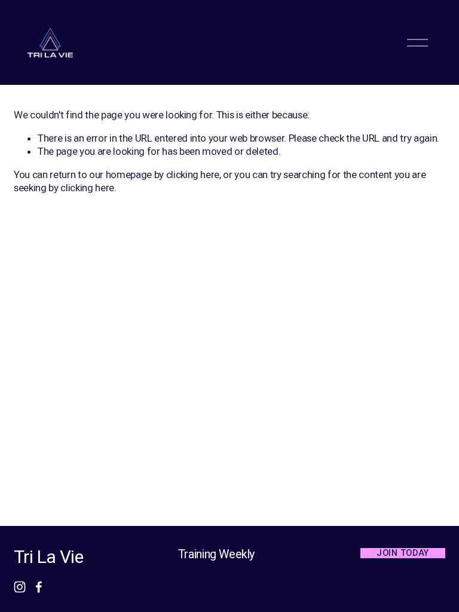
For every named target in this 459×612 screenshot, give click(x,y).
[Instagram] (20, 587)
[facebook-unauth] (39, 587)
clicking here (193, 174)
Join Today (403, 553)
